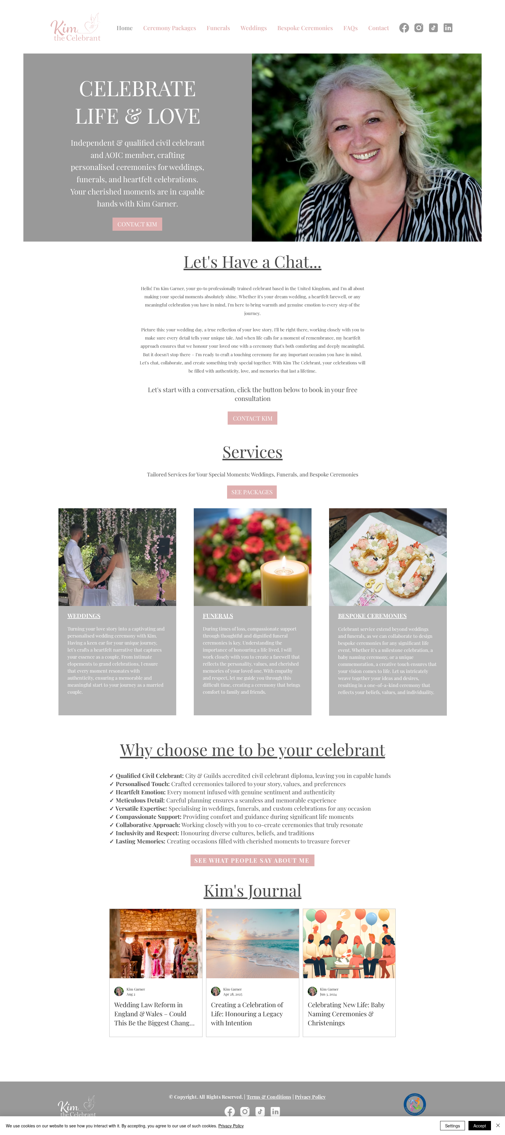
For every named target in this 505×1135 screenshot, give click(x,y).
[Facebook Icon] (404, 28)
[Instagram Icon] (419, 28)
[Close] (497, 1125)
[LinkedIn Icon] (448, 28)
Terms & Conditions (269, 1097)
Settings (452, 1126)
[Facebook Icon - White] (230, 1111)
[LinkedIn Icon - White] (275, 1111)
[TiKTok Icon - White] (260, 1111)
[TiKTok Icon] (433, 28)
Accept (479, 1126)
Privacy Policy (310, 1097)
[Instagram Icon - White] (245, 1111)
